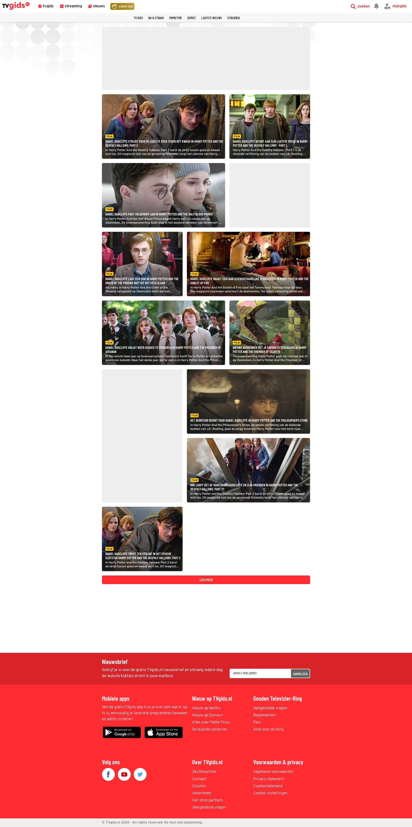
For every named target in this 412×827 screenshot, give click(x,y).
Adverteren (201, 793)
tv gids (138, 18)
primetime (175, 18)
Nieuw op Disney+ (207, 715)
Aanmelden (300, 674)
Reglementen (264, 715)
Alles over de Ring (268, 729)
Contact (199, 779)
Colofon (199, 786)
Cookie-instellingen (270, 793)
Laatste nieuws (211, 18)
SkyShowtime (204, 771)
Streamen (233, 18)
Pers (257, 722)
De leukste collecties (209, 729)
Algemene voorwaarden (273, 771)
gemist (191, 18)
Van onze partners (207, 800)
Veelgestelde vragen (270, 708)
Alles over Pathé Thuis (211, 722)
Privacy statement (268, 779)
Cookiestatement (268, 786)
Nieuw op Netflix (206, 708)
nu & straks (156, 18)
